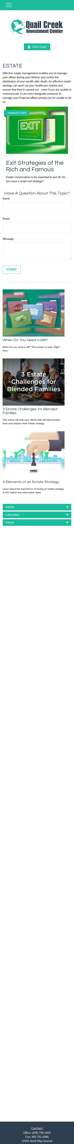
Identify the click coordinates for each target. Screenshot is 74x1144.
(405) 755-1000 (41, 1132)
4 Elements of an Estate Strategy (31, 482)
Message (8, 238)
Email (6, 218)
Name (6, 198)
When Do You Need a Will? (25, 340)
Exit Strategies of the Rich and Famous (35, 166)
